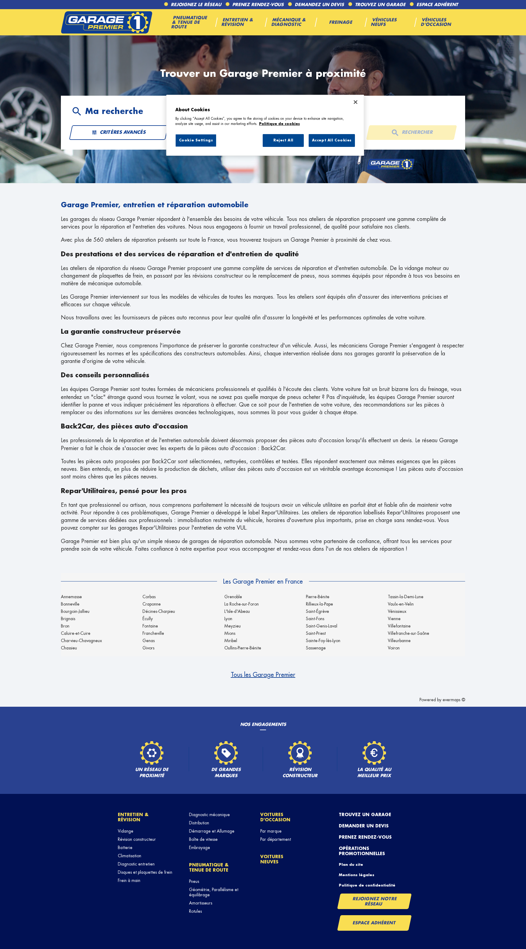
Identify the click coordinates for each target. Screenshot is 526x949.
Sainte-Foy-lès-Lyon (323, 640)
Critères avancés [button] (123, 132)
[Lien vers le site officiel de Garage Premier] (106, 22)
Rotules (195, 911)
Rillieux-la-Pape (319, 604)
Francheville (153, 633)
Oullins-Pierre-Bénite (242, 648)
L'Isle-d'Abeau (237, 611)
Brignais (68, 619)
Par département (275, 839)
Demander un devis (364, 826)
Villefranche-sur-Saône (408, 633)
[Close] (355, 102)
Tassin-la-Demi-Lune (405, 597)
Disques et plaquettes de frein (145, 872)
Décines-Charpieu (158, 611)
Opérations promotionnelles (362, 851)
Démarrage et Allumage (211, 831)
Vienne (394, 619)
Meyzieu (232, 626)
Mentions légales (356, 875)
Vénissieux (397, 611)
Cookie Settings (196, 140)
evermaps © (454, 700)
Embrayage (199, 847)
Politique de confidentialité (367, 885)
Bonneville (70, 604)
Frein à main (129, 880)
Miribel (230, 640)
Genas (148, 640)
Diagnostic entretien (136, 864)
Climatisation (129, 856)
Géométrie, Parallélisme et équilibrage (213, 892)
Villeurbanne (399, 640)
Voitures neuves (271, 859)
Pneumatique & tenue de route (209, 867)
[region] (265, 125)
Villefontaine (399, 626)
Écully (147, 619)
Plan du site (351, 864)
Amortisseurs (200, 903)
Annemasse (71, 597)
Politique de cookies (279, 124)
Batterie (125, 847)
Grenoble (233, 597)
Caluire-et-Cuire (75, 633)
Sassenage (316, 648)
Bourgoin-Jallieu (75, 611)
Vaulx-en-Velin (401, 604)
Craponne (151, 604)
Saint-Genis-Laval (321, 626)
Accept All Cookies (332, 140)
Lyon (228, 619)
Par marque (271, 831)
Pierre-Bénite (317, 597)
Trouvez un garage (365, 814)
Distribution (199, 823)
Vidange (125, 831)
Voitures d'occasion (275, 817)
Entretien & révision (133, 817)
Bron (65, 626)
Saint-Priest (316, 633)
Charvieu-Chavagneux (81, 640)
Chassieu (69, 648)
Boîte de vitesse (203, 839)
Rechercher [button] (417, 132)
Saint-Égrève (317, 611)
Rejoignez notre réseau (374, 901)
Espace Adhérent (374, 923)
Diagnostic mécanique (209, 814)
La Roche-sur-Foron (241, 604)
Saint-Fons (315, 619)
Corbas (149, 597)
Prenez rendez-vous (365, 837)
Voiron (394, 648)
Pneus (194, 881)
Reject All (283, 140)
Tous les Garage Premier (263, 675)
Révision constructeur (137, 839)
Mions (229, 633)
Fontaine (150, 626)
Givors (148, 648)
